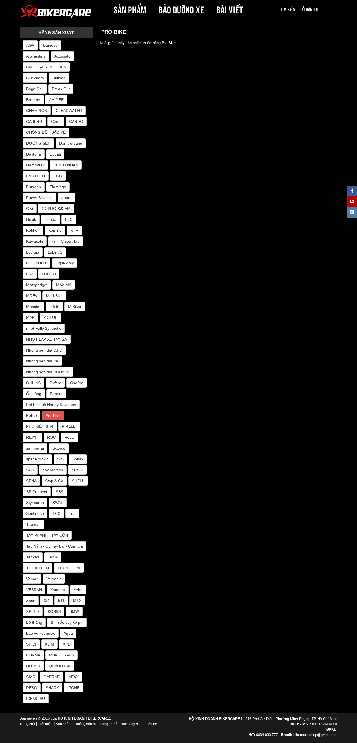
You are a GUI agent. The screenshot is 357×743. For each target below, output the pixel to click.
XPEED (32, 611)
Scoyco (58, 448)
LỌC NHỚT (36, 263)
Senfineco (35, 513)
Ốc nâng (33, 393)
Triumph (33, 524)
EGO (58, 176)
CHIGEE (56, 99)
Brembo (33, 99)
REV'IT (32, 437)
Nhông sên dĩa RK (42, 361)
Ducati (55, 154)
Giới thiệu (45, 724)
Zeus (30, 600)
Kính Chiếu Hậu (65, 241)
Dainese (50, 45)
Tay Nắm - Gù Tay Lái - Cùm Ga (54, 546)
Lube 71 (55, 252)
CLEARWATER (69, 110)
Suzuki (77, 470)
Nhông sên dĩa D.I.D (44, 350)
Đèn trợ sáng (70, 143)
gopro (66, 197)
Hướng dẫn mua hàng (91, 724)
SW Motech (53, 470)
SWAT (57, 502)
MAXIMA (63, 285)
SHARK (52, 687)
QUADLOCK (60, 666)
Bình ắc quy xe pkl (67, 622)
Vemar (32, 579)
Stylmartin (35, 502)
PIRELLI (69, 426)
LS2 (29, 274)
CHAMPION (36, 110)
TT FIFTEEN (37, 568)
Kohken (33, 230)
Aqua (68, 633)
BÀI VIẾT (229, 9)
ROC (51, 437)
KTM (74, 230)
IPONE (73, 687)
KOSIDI (54, 611)
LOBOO (49, 274)
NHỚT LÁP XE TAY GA (46, 339)
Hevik (31, 219)
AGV (30, 45)
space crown (37, 459)
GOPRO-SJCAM (56, 208)
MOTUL (50, 317)
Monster (33, 306)
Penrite (56, 393)
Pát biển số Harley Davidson (51, 404)
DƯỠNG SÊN (38, 143)
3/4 (46, 600)
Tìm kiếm (288, 9)
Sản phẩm (63, 724)
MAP (30, 317)
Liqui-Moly (65, 263)
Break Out (61, 89)
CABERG (34, 121)
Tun (72, 513)
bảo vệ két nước (40, 633)
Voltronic (53, 579)
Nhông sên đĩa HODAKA (47, 372)
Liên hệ (151, 724)
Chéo (56, 121)
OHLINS (33, 383)
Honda (50, 219)
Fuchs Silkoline (39, 197)
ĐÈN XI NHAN (65, 165)
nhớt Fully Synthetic (43, 328)
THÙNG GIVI (68, 568)
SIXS (30, 677)
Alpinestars (36, 56)
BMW (74, 611)
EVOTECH (35, 176)
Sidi (60, 459)
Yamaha (57, 589)
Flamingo (58, 187)
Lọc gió (32, 252)
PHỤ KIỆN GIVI (39, 426)
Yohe (78, 589)
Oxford (55, 383)
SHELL (78, 481)
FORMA (33, 655)
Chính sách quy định (127, 724)
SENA (31, 481)
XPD (67, 644)
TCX (56, 513)
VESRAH (34, 589)
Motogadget (36, 285)
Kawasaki (34, 241)
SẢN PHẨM (130, 9)
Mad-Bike (54, 295)
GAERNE (52, 677)
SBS (59, 491)
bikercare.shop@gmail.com (315, 735)
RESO (31, 687)
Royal (69, 437)
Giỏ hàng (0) (310, 9)
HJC (69, 219)
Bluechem (35, 78)
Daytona (33, 154)
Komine (55, 230)
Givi (29, 208)
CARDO (76, 121)
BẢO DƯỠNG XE (181, 9)
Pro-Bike (53, 415)
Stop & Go (54, 481)
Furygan (33, 187)
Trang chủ (27, 724)
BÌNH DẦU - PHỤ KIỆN (46, 67)
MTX (77, 600)
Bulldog (59, 78)
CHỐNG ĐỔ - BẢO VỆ (46, 132)
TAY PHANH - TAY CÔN (47, 535)
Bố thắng (34, 622)
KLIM (49, 644)
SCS (30, 470)
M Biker (74, 306)
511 (61, 600)
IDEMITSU (35, 698)
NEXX (73, 677)
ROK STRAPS (61, 655)
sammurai (35, 448)
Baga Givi (34, 89)
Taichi (53, 557)
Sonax (77, 459)
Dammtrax (35, 165)
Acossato (62, 56)
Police (31, 415)
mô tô (54, 306)
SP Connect (36, 491)
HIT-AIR (33, 666)
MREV (31, 295)
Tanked (32, 557)
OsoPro (76, 383)
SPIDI (31, 644)
